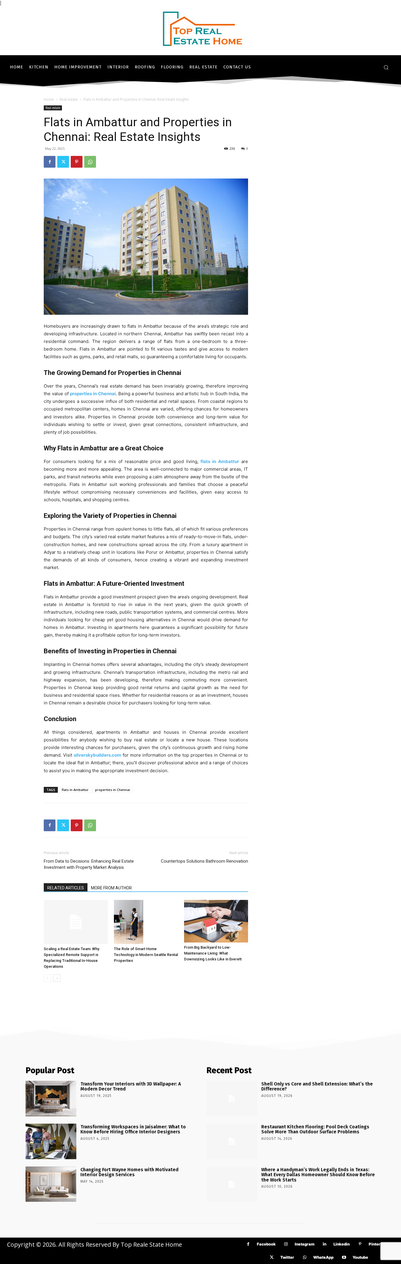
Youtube (360, 1257)
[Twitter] (63, 162)
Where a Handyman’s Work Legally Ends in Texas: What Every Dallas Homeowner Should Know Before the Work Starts (318, 1175)
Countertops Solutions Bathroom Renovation (204, 861)
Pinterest (378, 1244)
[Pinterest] (76, 162)
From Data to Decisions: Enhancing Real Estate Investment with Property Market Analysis (89, 864)
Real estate (69, 99)
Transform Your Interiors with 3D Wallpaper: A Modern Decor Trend (130, 1086)
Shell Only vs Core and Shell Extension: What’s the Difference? (317, 1086)
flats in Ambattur (75, 789)
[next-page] (56, 978)
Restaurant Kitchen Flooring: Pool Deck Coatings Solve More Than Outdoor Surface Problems (315, 1129)
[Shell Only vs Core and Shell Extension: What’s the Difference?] (231, 1098)
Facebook (266, 1244)
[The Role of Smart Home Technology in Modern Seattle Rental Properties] (146, 922)
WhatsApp (323, 1257)
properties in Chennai (112, 789)
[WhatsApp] (90, 162)
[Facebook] (49, 162)
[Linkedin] (325, 1244)
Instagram (304, 1244)
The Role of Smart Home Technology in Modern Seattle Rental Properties (146, 955)
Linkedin (341, 1244)
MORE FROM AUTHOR (111, 888)
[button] (386, 67)
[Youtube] (344, 1257)
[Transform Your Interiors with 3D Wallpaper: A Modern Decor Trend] (51, 1098)
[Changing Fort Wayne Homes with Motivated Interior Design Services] (51, 1184)
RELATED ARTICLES (65, 888)
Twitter (287, 1257)
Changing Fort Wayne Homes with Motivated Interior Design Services (129, 1172)
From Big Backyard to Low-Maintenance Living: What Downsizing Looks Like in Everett (213, 953)
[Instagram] (286, 1244)
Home (49, 99)
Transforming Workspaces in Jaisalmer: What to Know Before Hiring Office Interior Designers (133, 1129)
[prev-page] (47, 978)
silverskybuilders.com (97, 755)
